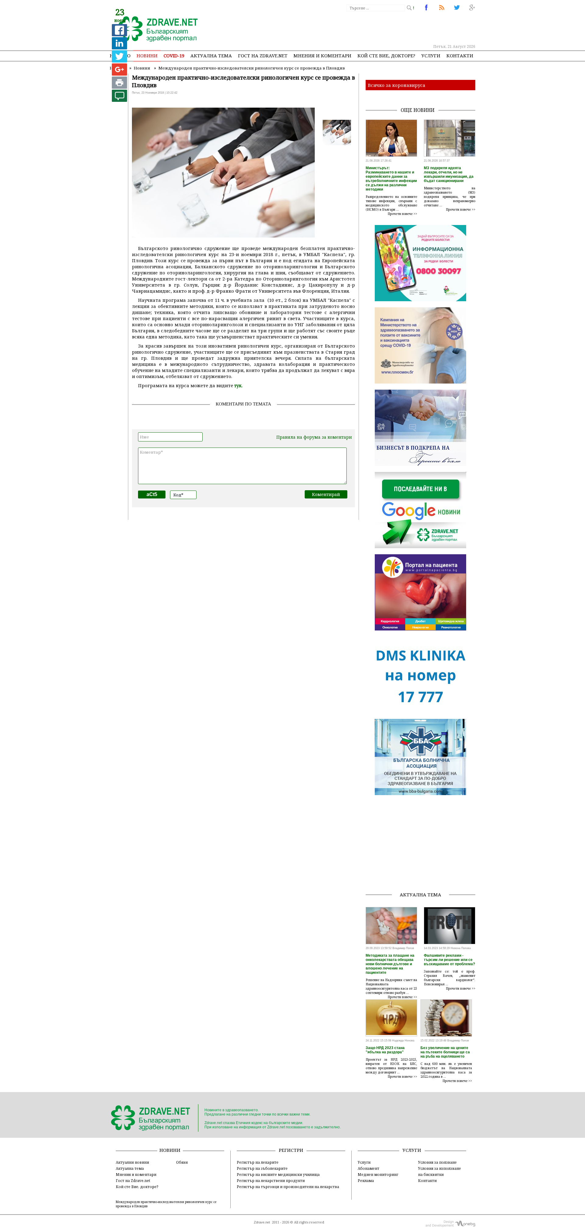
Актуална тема (211, 55)
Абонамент (368, 1168)
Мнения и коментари (322, 55)
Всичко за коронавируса (396, 85)
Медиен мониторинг (378, 1174)
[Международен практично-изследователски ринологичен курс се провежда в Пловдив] (155, 29)
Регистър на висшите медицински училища (278, 1174)
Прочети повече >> (402, 214)
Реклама (366, 1180)
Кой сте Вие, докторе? (386, 55)
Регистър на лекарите (257, 1162)
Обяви (182, 1162)
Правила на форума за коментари (314, 437)
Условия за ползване (437, 1162)
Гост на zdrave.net (262, 55)
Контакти (459, 55)
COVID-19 (174, 55)
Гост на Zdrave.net (133, 1180)
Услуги (430, 55)
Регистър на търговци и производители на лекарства (288, 1186)
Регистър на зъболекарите (262, 1168)
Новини (147, 55)
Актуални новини (132, 1162)
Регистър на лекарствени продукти (271, 1180)
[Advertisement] (364, 27)
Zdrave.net (262, 1222)
